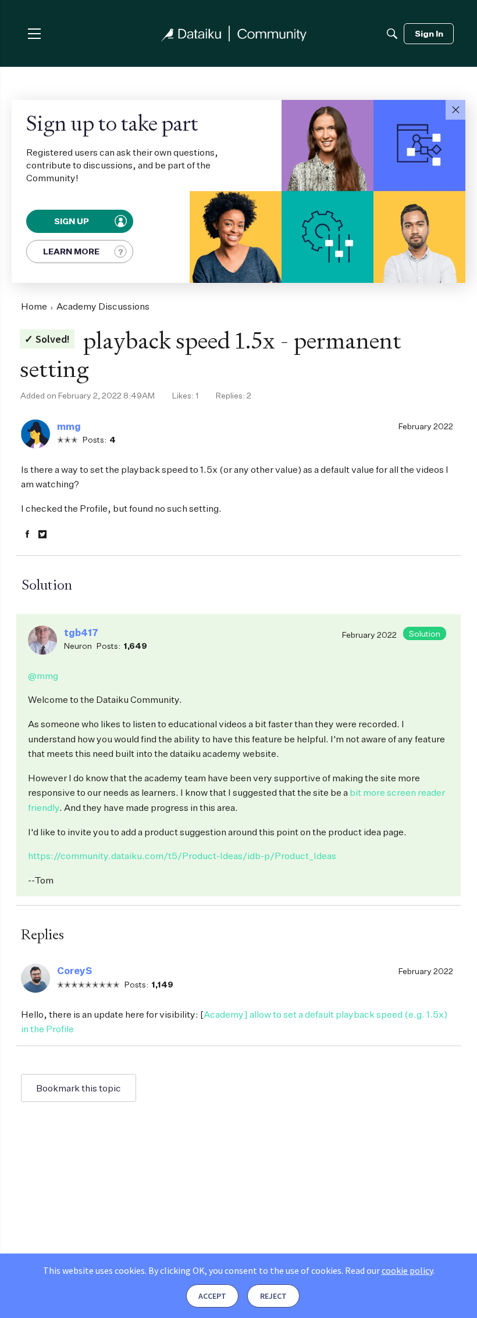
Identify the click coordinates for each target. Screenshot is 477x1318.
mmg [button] (69, 426)
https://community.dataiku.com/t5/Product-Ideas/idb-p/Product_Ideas (182, 855)
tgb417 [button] (81, 632)
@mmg (43, 675)
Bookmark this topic (78, 1088)
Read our (389, 1270)
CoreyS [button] (74, 970)
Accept (212, 1296)
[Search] (392, 33)
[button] (455, 110)
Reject (273, 1296)
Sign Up (72, 221)
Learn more (71, 251)
